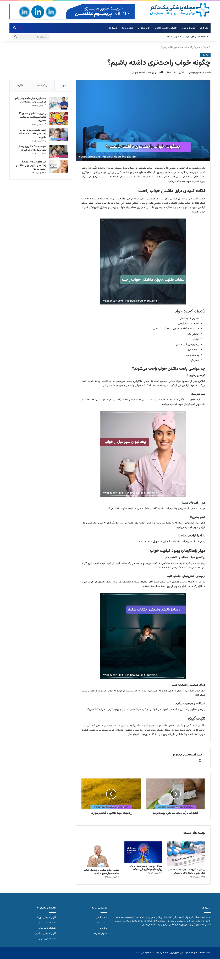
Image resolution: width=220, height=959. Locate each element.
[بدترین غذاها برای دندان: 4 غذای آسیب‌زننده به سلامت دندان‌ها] (58, 118)
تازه (64, 86)
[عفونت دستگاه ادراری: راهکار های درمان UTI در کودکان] (58, 151)
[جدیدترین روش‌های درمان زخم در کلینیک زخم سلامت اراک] (58, 103)
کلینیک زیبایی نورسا (46, 917)
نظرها (20, 86)
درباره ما (113, 28)
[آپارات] (19, 28)
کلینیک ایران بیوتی (47, 939)
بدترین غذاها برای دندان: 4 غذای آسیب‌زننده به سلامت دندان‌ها (32, 117)
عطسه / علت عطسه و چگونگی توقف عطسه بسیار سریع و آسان (101, 871)
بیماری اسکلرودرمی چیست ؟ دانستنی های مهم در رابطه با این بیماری (186, 871)
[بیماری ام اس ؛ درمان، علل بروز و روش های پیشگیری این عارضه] (143, 852)
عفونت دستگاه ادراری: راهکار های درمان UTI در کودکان (32, 148)
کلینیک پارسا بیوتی (47, 928)
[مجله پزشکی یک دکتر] (180, 10)
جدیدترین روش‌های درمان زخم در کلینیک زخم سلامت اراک (30, 100)
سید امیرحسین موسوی (198, 72)
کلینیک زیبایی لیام (47, 923)
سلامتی (198, 47)
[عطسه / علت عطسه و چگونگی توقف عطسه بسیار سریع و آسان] (100, 854)
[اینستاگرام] (200, 761)
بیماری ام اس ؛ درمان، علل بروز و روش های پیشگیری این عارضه (145, 867)
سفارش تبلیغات (100, 933)
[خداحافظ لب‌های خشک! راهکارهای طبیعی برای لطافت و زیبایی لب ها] (58, 166)
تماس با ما (127, 28)
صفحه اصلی (101, 917)
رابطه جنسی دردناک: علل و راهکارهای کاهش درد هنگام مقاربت (32, 133)
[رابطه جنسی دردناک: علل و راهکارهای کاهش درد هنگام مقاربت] (58, 134)
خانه (206, 47)
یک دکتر (204, 28)
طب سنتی (145, 28)
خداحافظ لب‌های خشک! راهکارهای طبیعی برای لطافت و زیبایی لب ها (31, 165)
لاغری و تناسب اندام (167, 28)
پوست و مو (189, 28)
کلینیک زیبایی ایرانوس (45, 933)
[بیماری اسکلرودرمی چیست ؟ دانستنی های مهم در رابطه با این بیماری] (186, 853)
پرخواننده (42, 86)
